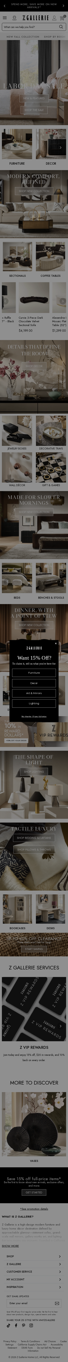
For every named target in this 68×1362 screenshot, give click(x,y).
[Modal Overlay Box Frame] (34, 681)
